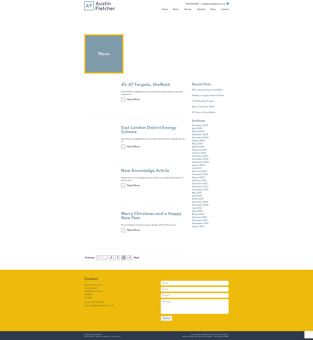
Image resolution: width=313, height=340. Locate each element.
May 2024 (197, 144)
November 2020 (200, 205)
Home (165, 9)
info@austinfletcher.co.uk (213, 4)
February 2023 (199, 171)
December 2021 (199, 184)
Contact (225, 9)
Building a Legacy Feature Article (208, 95)
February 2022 (199, 181)
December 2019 (199, 220)
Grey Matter (207, 336)
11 (130, 258)
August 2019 (198, 227)
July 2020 (197, 208)
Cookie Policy (115, 336)
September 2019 (200, 223)
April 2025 (197, 128)
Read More (133, 99)
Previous (90, 258)
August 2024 (198, 141)
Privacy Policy (89, 336)
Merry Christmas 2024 (203, 107)
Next (136, 258)
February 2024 (199, 150)
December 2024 (200, 135)
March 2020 (198, 214)
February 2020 (199, 217)
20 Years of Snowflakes (204, 112)
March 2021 (198, 199)
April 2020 (197, 211)
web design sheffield (221, 336)
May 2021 (197, 193)
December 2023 (200, 156)
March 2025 (198, 132)
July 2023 (197, 168)
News (213, 9)
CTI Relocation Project (203, 101)
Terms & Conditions (102, 336)
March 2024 (198, 147)
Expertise (201, 9)
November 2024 (200, 138)
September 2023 (200, 162)
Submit (166, 318)
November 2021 (200, 187)
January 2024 (199, 153)
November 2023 (200, 159)
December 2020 (200, 202)
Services (188, 9)
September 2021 (200, 190)
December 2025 (200, 125)
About (176, 9)
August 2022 (198, 177)
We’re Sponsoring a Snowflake (207, 90)
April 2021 (197, 196)
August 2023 (198, 165)
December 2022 (200, 174)
